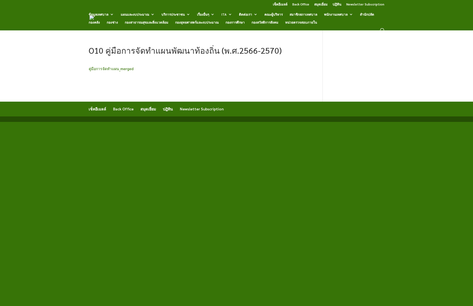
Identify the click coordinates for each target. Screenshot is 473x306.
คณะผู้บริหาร (273, 14)
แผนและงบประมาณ (135, 14)
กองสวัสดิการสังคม (265, 22)
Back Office (300, 4)
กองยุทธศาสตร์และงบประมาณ (197, 22)
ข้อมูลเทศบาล (98, 14)
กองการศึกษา (235, 22)
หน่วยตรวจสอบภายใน (301, 22)
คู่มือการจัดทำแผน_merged (111, 68)
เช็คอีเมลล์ (280, 4)
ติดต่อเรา (245, 14)
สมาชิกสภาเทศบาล (303, 14)
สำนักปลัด (367, 14)
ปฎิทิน (337, 4)
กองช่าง (112, 22)
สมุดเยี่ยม (321, 4)
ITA (224, 14)
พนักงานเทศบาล (336, 14)
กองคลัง (94, 22)
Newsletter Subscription (365, 4)
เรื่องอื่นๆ (203, 14)
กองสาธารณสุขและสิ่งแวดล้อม (146, 22)
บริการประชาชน (173, 14)
